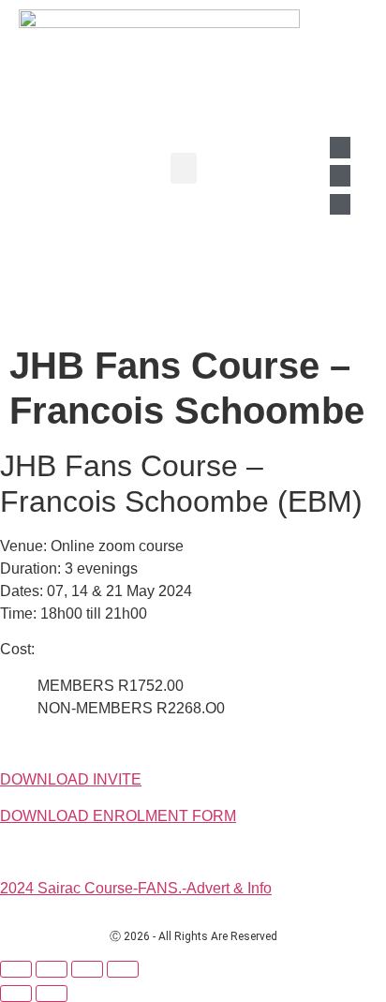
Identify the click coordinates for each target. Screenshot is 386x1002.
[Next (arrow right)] (51, 993)
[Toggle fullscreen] (51, 969)
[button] (184, 168)
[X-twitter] (340, 204)
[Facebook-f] (340, 175)
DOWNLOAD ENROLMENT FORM (118, 816)
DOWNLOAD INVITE (70, 779)
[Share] (87, 969)
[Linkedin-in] (340, 147)
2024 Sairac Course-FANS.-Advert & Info (136, 888)
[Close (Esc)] (123, 969)
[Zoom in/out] (16, 969)
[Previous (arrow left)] (16, 993)
